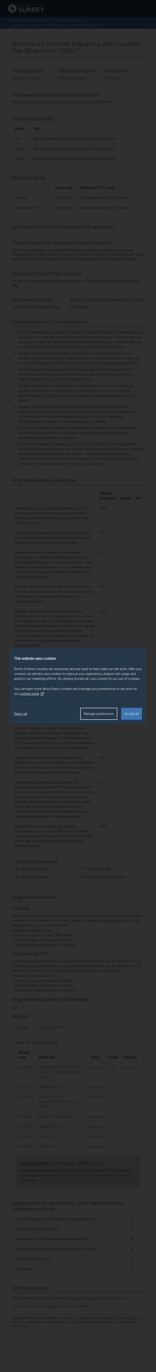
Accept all (132, 714)
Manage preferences (99, 714)
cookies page (29, 694)
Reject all (20, 714)
